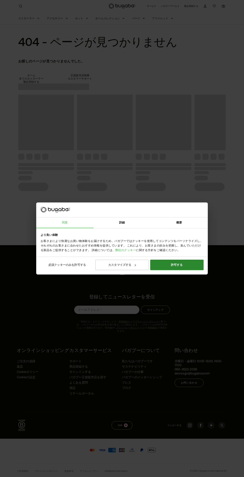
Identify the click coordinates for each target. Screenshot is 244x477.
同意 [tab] (65, 222)
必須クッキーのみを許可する (67, 264)
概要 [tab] (179, 222)
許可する (177, 264)
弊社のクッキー (125, 250)
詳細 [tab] (122, 222)
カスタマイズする (119, 264)
